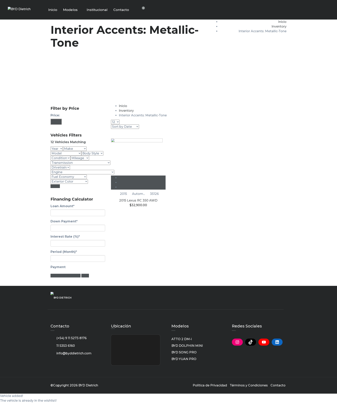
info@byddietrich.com (73, 353)
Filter (56, 121)
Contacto (121, 10)
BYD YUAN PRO (183, 359)
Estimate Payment (66, 275)
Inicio (52, 10)
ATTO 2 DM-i (181, 339)
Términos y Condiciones (249, 385)
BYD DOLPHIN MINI (187, 346)
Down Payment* (64, 221)
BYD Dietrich (88, 385)
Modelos (70, 10)
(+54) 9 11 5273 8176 (71, 338)
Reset (55, 186)
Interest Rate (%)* (65, 236)
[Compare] (142, 182)
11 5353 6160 (65, 346)
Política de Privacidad (210, 385)
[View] (142, 178)
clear (85, 275)
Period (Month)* (64, 252)
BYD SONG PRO (184, 352)
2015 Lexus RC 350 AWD (138, 200)
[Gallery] (142, 187)
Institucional (97, 10)
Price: (55, 115)
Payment (58, 267)
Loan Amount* (62, 206)
